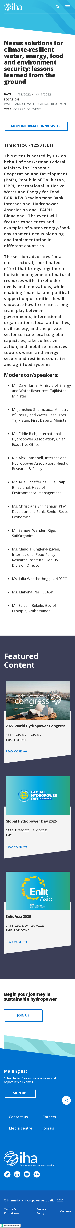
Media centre (20, 1128)
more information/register (36, 126)
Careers (49, 1116)
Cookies (65, 1211)
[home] (13, 7)
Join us (48, 1128)
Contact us (18, 1116)
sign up (19, 1093)
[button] (68, 7)
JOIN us (23, 1015)
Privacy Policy (41, 1211)
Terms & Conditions (11, 1211)
